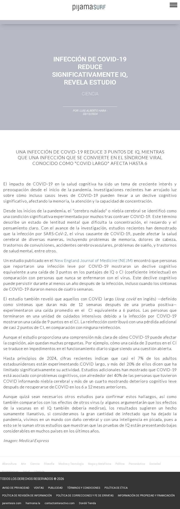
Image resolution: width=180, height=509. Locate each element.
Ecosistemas (10, 471)
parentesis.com (11, 503)
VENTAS (39, 487)
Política (119, 463)
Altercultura (9, 463)
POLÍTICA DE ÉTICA (116, 487)
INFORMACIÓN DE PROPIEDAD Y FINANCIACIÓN (146, 495)
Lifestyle (39, 471)
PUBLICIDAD (55, 487)
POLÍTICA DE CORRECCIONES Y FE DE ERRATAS (84, 495)
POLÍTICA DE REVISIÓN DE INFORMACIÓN (27, 495)
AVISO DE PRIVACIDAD (15, 487)
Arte (23, 463)
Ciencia (90, 93)
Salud (26, 471)
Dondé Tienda (87, 503)
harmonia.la (33, 503)
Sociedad (155, 463)
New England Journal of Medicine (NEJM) (93, 260)
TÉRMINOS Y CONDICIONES (83, 487)
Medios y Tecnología (71, 463)
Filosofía (49, 463)
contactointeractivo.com (60, 503)
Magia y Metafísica (99, 463)
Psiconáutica (137, 463)
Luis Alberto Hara (92, 110)
